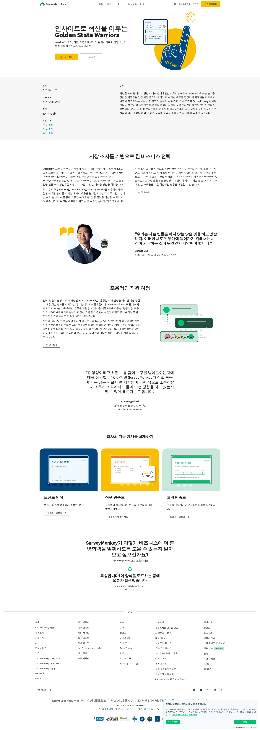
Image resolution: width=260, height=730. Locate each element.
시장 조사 (48, 129)
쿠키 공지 (193, 714)
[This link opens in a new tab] (194, 690)
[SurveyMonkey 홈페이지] (53, 4)
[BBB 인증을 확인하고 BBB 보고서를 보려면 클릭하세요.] (98, 720)
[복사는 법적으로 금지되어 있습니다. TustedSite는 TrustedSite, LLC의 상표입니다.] (125, 720)
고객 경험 (48, 125)
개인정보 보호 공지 (180, 714)
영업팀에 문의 (185, 4)
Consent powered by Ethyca (243, 727)
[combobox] (44, 690)
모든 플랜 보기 (66, 57)
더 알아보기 (143, 192)
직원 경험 (48, 132)
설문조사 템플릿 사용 (57, 512)
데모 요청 (91, 57)
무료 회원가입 (210, 4)
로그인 (196, 4)
